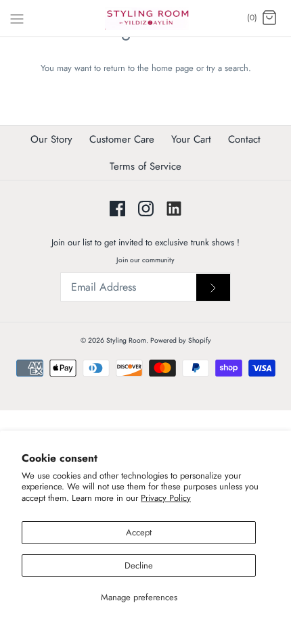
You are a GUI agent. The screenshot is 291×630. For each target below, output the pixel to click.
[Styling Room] (146, 18)
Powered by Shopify (180, 340)
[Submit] (213, 287)
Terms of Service (145, 166)
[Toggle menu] (17, 17)
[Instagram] (146, 208)
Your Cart (191, 139)
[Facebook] (117, 208)
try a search (227, 68)
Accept (139, 532)
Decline (139, 565)
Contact (244, 139)
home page (173, 68)
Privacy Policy (166, 497)
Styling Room (126, 340)
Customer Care (121, 139)
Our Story (51, 139)
